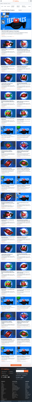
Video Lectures (27, 397)
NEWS (5, 6)
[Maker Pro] (22, 377)
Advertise (11, 371)
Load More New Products (16, 365)
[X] (3, 377)
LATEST (2, 6)
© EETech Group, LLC (4, 401)
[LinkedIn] (5, 377)
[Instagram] (6, 377)
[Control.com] (24, 375)
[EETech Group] (18, 375)
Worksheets (26, 398)
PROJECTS (8, 6)
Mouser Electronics (12, 71)
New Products (4, 36)
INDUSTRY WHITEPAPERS (24, 6)
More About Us (4, 371)
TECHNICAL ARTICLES (12, 6)
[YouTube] (8, 377)
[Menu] (1, 1)
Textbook (26, 396)
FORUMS (29, 6)
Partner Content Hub (28, 394)
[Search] (29, 1)
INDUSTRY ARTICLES (18, 6)
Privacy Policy (19, 401)
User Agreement (29, 401)
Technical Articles (27, 395)
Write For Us (4, 373)
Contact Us (11, 373)
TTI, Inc (13, 36)
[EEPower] (18, 377)
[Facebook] (1, 377)
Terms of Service (24, 401)
